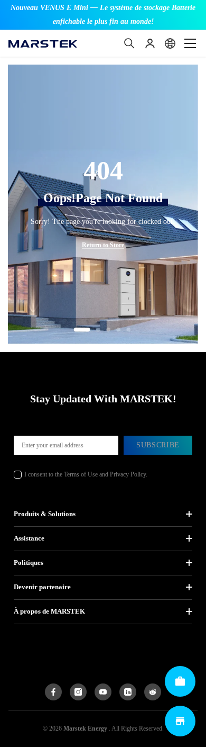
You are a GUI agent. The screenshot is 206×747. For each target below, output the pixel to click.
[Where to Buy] (180, 721)
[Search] (129, 43)
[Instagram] (78, 691)
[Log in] (150, 43)
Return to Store (103, 245)
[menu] (190, 43)
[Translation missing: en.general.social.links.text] (127, 691)
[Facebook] (53, 691)
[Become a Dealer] (180, 681)
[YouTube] (103, 691)
